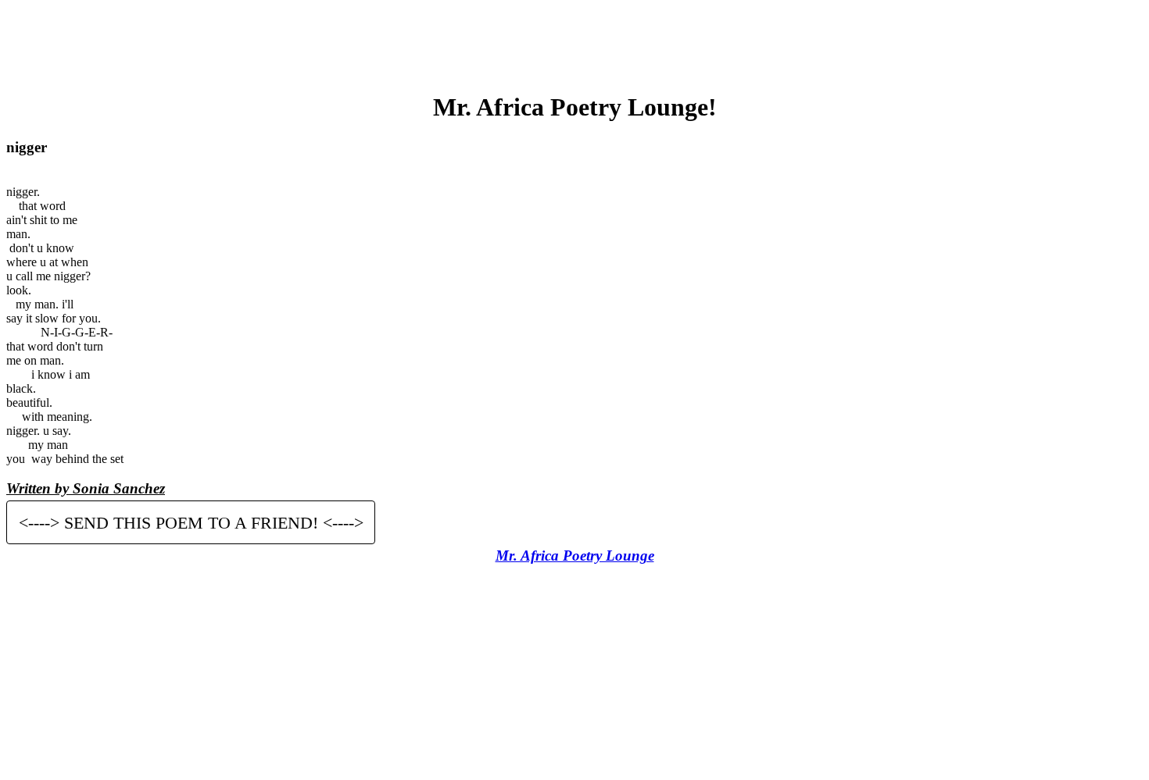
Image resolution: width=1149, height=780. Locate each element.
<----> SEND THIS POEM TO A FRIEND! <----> (191, 522)
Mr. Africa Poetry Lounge (575, 555)
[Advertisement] (574, 41)
